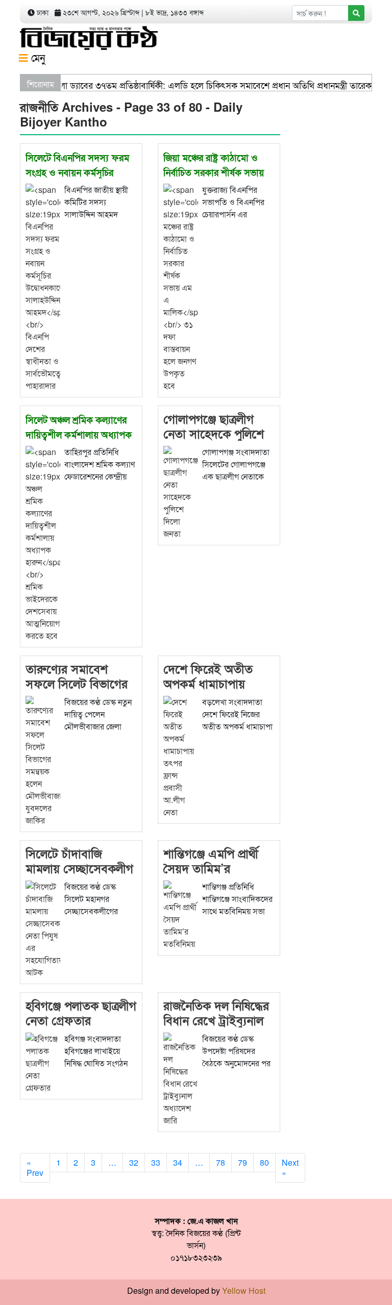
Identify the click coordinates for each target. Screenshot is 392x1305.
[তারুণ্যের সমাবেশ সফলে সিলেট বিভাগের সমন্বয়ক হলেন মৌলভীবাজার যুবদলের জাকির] (43, 760)
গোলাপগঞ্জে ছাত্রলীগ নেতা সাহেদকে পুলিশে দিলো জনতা (213, 433)
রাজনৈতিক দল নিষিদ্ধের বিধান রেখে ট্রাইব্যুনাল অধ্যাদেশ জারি (216, 1019)
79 (242, 1162)
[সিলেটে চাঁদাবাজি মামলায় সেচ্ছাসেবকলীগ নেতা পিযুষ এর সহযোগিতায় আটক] (43, 928)
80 (264, 1162)
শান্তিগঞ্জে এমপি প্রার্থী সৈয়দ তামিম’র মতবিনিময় (210, 867)
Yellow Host (243, 1290)
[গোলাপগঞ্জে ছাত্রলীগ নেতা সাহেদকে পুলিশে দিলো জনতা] (180, 491)
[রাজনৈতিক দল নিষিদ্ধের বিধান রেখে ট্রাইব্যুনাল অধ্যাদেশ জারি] (180, 1078)
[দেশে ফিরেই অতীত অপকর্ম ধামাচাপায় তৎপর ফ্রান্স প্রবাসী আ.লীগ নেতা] (180, 756)
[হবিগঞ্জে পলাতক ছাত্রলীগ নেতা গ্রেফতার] (43, 1062)
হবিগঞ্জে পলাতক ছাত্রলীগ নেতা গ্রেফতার (81, 1012)
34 (177, 1162)
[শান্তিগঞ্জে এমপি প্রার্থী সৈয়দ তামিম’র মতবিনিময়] (180, 914)
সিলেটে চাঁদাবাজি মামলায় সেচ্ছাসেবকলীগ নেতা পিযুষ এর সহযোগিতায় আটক (79, 875)
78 (220, 1162)
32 (133, 1162)
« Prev (35, 1167)
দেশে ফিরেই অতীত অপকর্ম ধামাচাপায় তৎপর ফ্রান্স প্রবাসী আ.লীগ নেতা (208, 690)
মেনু (36, 57)
